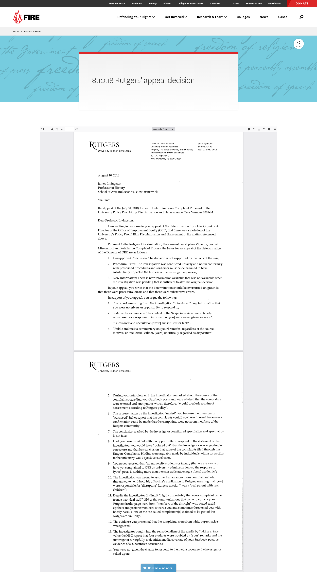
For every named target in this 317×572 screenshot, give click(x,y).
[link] (27, 17)
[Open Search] (301, 17)
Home (16, 31)
